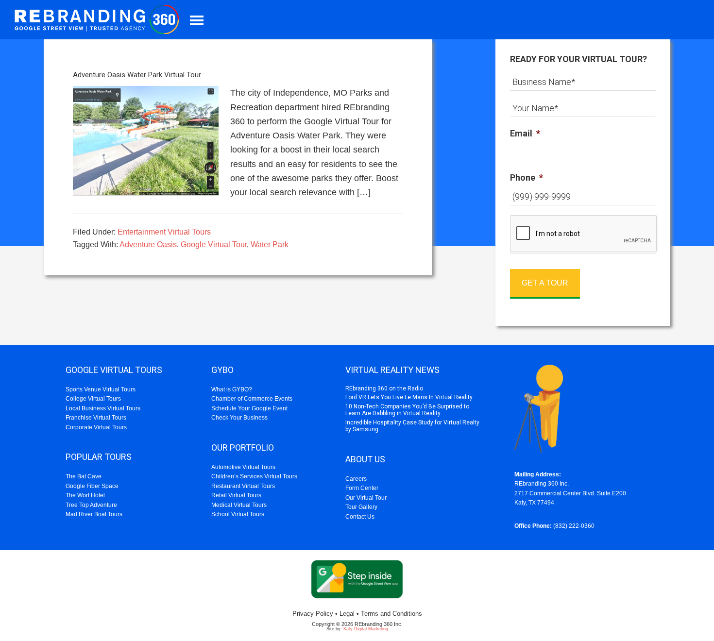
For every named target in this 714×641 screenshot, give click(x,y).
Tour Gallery (361, 507)
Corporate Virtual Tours (96, 427)
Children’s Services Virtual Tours (254, 476)
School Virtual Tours (237, 514)
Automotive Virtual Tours (243, 467)
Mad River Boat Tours (94, 514)
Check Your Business (239, 417)
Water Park (270, 244)
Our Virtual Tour (366, 497)
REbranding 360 (99, 19)
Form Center (361, 488)
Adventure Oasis (148, 244)
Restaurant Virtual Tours (243, 486)
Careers (356, 478)
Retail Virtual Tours (236, 495)
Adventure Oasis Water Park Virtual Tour (137, 74)
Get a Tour (545, 283)
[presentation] (584, 234)
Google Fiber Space (92, 486)
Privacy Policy (312, 613)
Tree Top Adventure (91, 505)
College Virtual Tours (93, 398)
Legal (347, 613)
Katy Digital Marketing (365, 628)
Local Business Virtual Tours (103, 408)
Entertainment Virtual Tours (164, 232)
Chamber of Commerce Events (251, 398)
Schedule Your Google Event (249, 408)
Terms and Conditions (391, 613)
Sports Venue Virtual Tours (101, 389)
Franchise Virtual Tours (96, 417)
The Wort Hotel (85, 495)
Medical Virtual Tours (239, 505)
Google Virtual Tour (214, 244)
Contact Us (359, 516)
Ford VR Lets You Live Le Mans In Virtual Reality (409, 397)
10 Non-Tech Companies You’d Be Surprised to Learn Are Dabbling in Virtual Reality (407, 410)
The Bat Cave (84, 476)
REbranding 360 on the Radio (384, 388)
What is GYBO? (231, 389)
